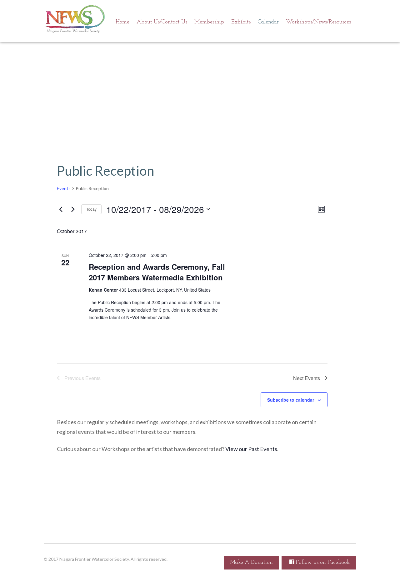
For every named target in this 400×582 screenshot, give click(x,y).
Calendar (268, 22)
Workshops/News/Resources (318, 22)
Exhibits (241, 22)
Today (91, 209)
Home (122, 22)
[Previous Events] (60, 209)
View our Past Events (251, 448)
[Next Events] (73, 209)
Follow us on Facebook (322, 562)
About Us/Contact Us (162, 22)
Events (64, 188)
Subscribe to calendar (290, 400)
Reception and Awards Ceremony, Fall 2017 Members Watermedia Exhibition (157, 272)
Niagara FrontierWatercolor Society (75, 20)
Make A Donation (251, 562)
